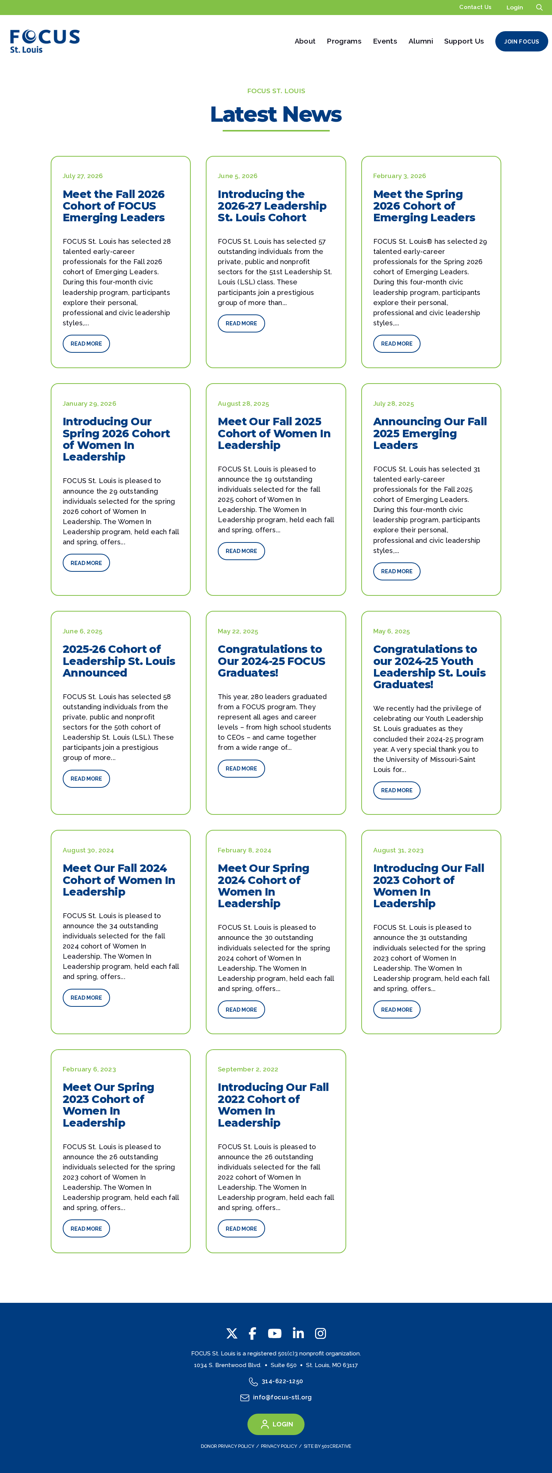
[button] (539, 7)
